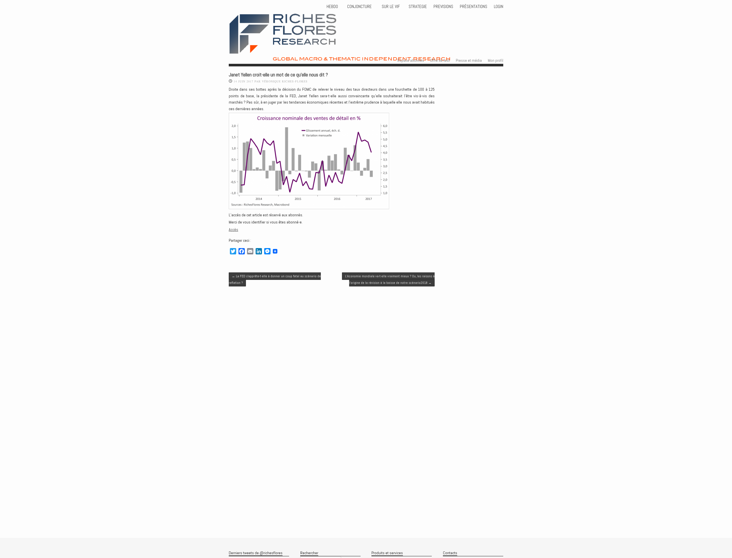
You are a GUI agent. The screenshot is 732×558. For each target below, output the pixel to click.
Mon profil (495, 60)
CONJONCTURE (360, 6)
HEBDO (332, 6)
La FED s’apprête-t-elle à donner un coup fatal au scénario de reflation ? (275, 279)
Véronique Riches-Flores (285, 81)
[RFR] (360, 55)
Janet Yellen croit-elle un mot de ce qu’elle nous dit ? (278, 75)
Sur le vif (390, 6)
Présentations (473, 6)
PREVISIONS (443, 6)
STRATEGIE (417, 6)
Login (498, 6)
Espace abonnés (410, 60)
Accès (233, 229)
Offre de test (440, 60)
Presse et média (469, 60)
